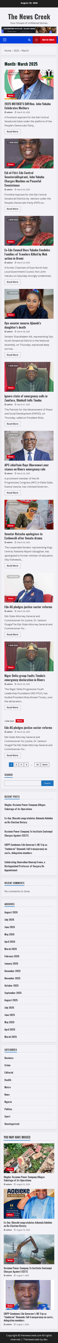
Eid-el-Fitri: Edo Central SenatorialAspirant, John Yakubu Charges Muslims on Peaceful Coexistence (29, 153)
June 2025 (9, 1015)
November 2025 (12, 978)
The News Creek (29, 16)
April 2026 (9, 941)
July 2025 (9, 1007)
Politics (8, 1109)
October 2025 (11, 985)
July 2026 (9, 919)
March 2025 (10, 1037)
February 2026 (11, 956)
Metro (7, 1087)
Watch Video (48, 39)
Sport (7, 1116)
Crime (7, 1065)
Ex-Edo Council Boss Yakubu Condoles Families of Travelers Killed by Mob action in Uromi (29, 231)
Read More (14, 132)
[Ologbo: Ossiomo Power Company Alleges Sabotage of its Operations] (29, 1158)
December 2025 (12, 971)
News (10, 95)
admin (10, 112)
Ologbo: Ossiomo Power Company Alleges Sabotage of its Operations (24, 1178)
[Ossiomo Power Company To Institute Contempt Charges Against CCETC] (29, 1249)
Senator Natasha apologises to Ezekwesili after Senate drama (29, 515)
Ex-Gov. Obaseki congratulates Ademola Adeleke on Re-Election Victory (28, 1224)
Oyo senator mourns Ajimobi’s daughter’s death (29, 304)
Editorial (8, 1072)
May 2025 (9, 1022)
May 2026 (9, 934)
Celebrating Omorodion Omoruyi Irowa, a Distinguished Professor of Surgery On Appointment (24, 866)
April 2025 (9, 1029)
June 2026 (9, 927)
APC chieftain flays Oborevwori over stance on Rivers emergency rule (29, 446)
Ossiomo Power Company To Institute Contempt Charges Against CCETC (28, 1269)
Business (9, 1058)
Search (8, 775)
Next (45, 764)
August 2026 (11, 912)
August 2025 (11, 1000)
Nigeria (8, 1102)
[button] (4, 40)
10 (37, 764)
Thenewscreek (31, 1339)
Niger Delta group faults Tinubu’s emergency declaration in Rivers (29, 656)
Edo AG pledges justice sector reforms (29, 587)
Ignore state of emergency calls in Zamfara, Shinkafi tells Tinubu (29, 377)
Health (7, 1080)
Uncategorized (11, 1124)
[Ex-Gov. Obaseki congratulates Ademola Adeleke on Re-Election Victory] (29, 1204)
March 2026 (10, 949)
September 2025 (13, 993)
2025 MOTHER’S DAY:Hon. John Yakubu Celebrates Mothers (29, 84)
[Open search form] (29, 40)
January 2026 (11, 963)
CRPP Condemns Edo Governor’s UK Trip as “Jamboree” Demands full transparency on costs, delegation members (25, 849)
